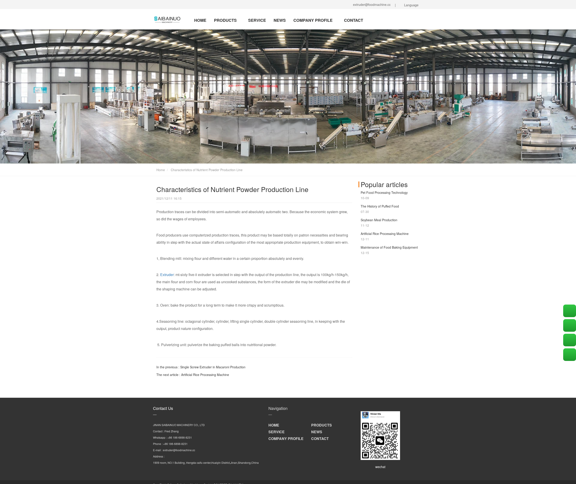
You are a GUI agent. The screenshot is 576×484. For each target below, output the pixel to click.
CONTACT (353, 20)
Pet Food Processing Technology (384, 192)
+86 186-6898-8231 (179, 437)
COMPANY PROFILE (313, 20)
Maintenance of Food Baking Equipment (389, 247)
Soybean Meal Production (379, 220)
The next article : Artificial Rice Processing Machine (192, 374)
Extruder (167, 274)
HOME (200, 20)
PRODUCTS (226, 20)
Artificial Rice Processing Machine (385, 233)
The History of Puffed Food (380, 206)
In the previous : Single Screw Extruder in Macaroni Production (200, 367)
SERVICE (257, 20)
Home (160, 170)
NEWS (280, 20)
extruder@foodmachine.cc (371, 4)
